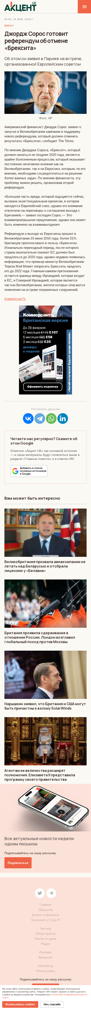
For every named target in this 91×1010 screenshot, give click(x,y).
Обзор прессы (45, 933)
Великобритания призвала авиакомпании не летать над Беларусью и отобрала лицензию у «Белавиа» (44, 566)
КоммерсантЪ (15, 299)
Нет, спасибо (52, 1004)
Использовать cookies (20, 1004)
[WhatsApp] (51, 418)
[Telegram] (39, 418)
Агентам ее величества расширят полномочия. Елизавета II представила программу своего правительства (39, 775)
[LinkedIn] (62, 418)
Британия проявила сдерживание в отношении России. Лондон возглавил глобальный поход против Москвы (39, 637)
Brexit (9, 25)
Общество (45, 909)
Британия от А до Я (45, 920)
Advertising (45, 966)
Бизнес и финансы (45, 915)
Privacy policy (45, 971)
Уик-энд (45, 928)
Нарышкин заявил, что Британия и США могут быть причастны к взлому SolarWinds (45, 706)
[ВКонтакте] (28, 418)
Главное (45, 904)
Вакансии (45, 957)
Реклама (45, 952)
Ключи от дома (45, 938)
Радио (45, 944)
